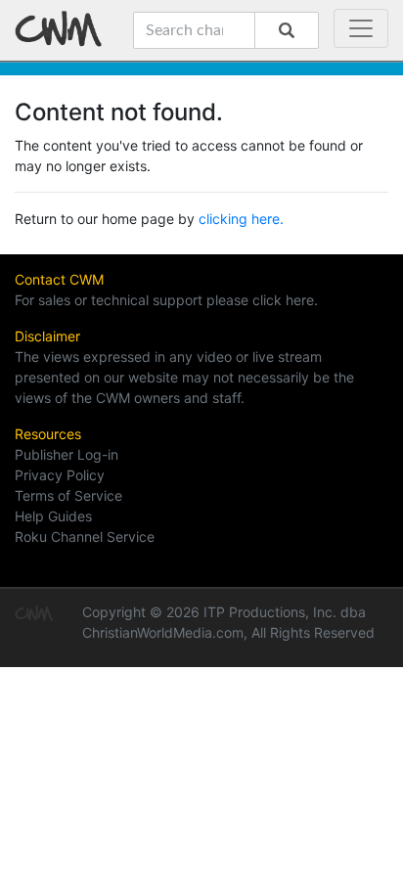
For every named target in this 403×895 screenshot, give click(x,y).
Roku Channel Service (85, 536)
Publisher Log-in (66, 454)
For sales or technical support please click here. (166, 299)
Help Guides (53, 516)
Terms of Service (68, 495)
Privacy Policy (60, 475)
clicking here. (241, 218)
